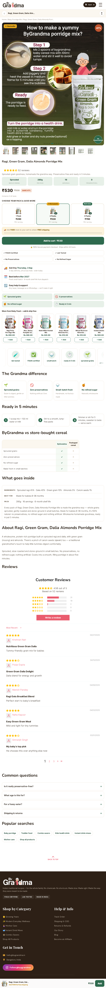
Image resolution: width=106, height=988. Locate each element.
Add (100, 983)
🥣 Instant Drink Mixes (13, 930)
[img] (12, 635)
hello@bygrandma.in (16, 955)
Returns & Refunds (62, 925)
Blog (56, 935)
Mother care (9, 839)
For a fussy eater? (53, 804)
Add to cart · (53, 240)
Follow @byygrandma (20, 967)
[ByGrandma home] (13, 4)
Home (4, 19)
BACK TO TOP (53, 859)
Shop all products (27, 839)
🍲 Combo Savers (11, 935)
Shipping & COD (61, 921)
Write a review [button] (53, 617)
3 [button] (54, 761)
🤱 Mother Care (10, 925)
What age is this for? (53, 795)
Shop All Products (11, 939)
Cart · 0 (91, 5)
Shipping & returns (53, 813)
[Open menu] (100, 5)
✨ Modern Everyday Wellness (16, 921)
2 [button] (49, 761)
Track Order (59, 916)
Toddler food (26, 833)
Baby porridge (10, 833)
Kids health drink (62, 833)
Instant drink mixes (83, 833)
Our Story (58, 930)
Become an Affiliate (63, 939)
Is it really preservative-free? (53, 786)
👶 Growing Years (11, 916)
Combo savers (44, 833)
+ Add (10, 340)
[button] (11, 170)
